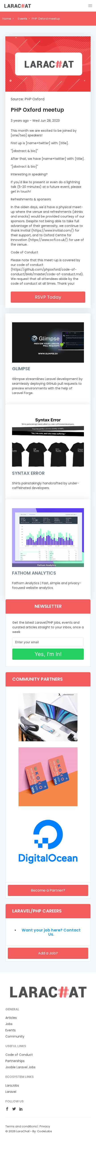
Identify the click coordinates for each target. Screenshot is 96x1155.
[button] (90, 6)
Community (14, 1036)
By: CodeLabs (42, 1131)
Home (6, 18)
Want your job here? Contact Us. (51, 932)
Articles (11, 1017)
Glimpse (21, 369)
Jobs (9, 1024)
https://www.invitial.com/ (52, 230)
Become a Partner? (48, 890)
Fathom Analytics (34, 573)
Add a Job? (48, 953)
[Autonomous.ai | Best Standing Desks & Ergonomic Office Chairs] (48, 740)
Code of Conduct (19, 1054)
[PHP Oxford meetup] (48, 64)
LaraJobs (12, 1085)
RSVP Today (48, 297)
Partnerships (15, 1061)
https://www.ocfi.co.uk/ (48, 240)
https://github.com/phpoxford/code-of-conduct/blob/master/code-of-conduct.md (46, 271)
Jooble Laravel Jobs (20, 1067)
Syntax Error (28, 473)
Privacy (45, 1126)
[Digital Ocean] (48, 870)
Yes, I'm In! (48, 654)
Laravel (10, 1091)
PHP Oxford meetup (37, 109)
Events (22, 18)
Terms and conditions (21, 1126)
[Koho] (48, 805)
